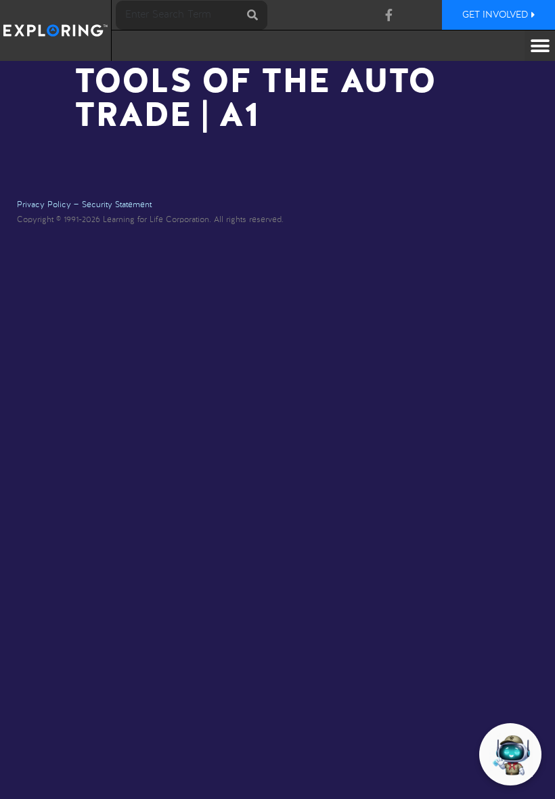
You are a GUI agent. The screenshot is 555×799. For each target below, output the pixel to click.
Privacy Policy (44, 205)
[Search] (252, 15)
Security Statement (117, 205)
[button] (540, 45)
